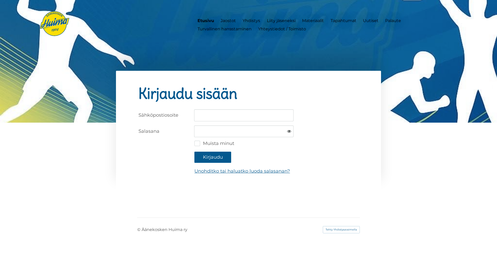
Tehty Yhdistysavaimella (341, 229)
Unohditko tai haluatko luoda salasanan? (242, 171)
